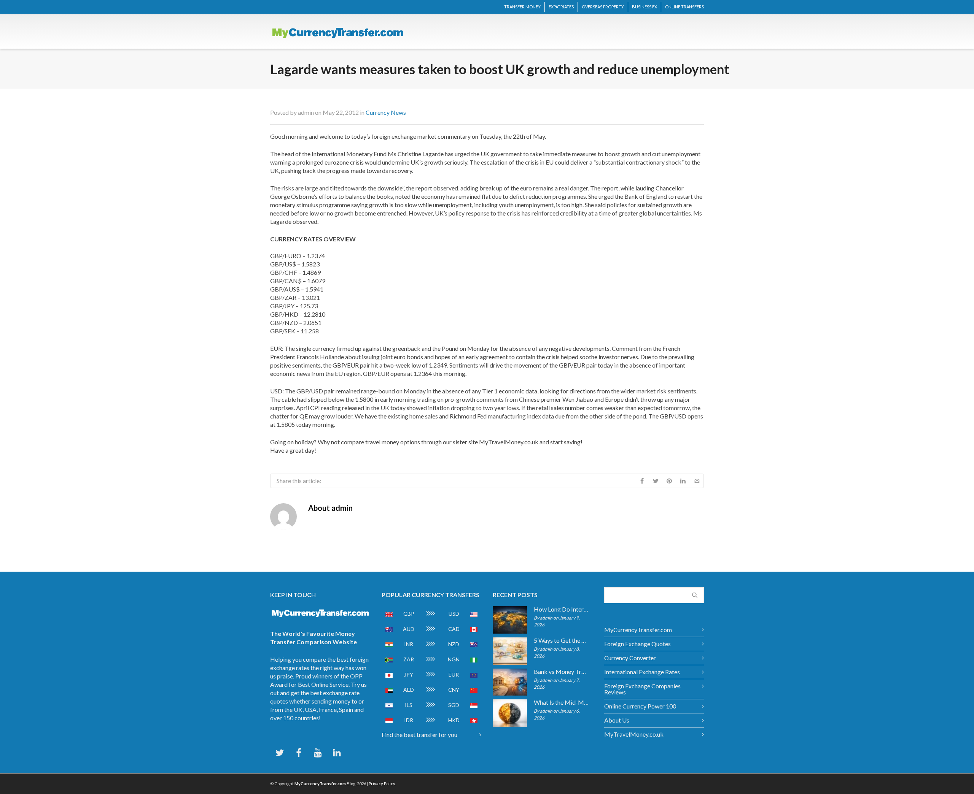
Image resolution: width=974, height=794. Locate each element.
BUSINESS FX (644, 6)
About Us (616, 720)
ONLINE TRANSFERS (684, 6)
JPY (408, 674)
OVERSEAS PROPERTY (603, 6)
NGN (454, 659)
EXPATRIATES (561, 6)
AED (408, 689)
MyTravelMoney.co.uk (634, 734)
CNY (453, 689)
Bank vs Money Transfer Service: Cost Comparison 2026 (561, 672)
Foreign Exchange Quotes (637, 643)
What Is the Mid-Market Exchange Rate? (561, 702)
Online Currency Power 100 (640, 706)
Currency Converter (630, 657)
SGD (453, 705)
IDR (408, 720)
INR (408, 644)
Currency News (386, 112)
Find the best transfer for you (419, 734)
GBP (408, 613)
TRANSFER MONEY (522, 6)
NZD (453, 644)
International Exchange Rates (642, 671)
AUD (408, 629)
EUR (454, 674)
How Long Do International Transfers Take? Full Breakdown (561, 609)
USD (454, 613)
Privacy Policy (382, 783)
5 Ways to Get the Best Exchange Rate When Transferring (561, 640)
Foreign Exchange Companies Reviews (642, 689)
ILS (408, 705)
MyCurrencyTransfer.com (638, 629)
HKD (454, 720)
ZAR (408, 659)
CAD (454, 629)
